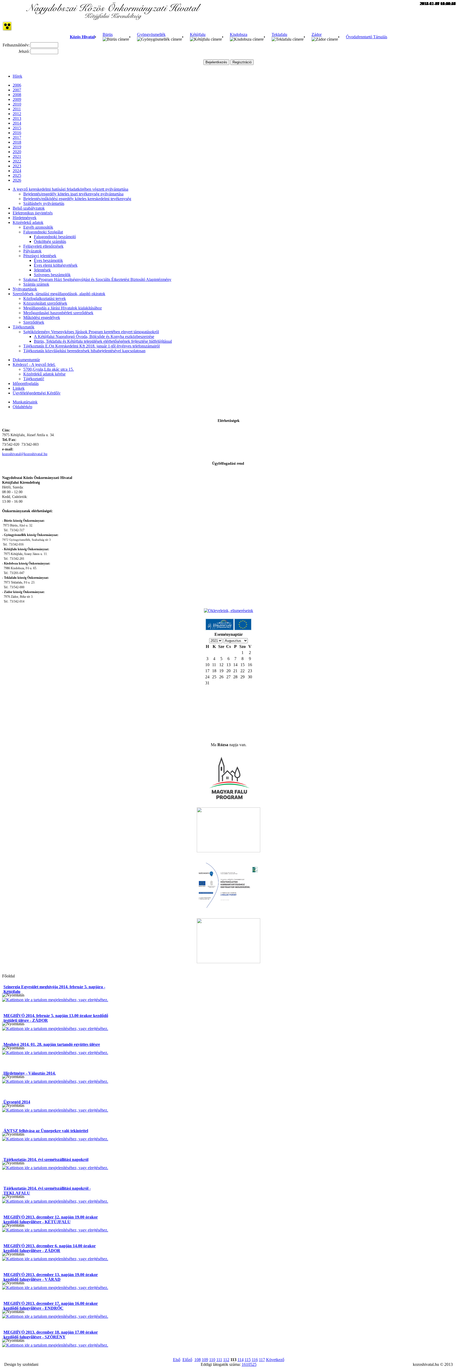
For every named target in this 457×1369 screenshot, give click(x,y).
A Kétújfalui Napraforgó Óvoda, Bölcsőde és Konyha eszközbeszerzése (94, 336)
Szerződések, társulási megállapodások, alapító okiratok (59, 293)
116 (255, 1359)
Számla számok (36, 284)
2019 (17, 147)
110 (212, 1359)
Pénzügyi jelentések (39, 255)
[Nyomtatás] (13, 995)
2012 (17, 113)
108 (197, 1359)
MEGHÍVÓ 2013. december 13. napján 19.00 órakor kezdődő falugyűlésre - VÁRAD (50, 1277)
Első (176, 1359)
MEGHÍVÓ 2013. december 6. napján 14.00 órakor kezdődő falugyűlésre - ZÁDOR (49, 1248)
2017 (17, 137)
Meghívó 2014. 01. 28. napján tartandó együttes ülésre (51, 1044)
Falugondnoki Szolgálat (43, 232)
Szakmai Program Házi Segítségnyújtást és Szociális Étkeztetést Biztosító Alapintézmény (97, 279)
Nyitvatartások (25, 289)
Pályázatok (32, 251)
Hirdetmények (24, 217)
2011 (17, 109)
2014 (17, 123)
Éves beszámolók (48, 260)
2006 (17, 85)
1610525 (249, 1364)
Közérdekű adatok (28, 222)
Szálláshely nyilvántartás (43, 203)
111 (219, 1359)
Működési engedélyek (41, 317)
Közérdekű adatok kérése (44, 374)
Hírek (17, 76)
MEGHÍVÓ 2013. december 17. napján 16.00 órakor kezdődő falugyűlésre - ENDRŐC (50, 1305)
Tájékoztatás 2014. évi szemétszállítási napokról (45, 1159)
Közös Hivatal (82, 37)
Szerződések (33, 322)
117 (262, 1359)
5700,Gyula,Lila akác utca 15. (48, 369)
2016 (17, 132)
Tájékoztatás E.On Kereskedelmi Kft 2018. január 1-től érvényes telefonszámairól (91, 346)
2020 (17, 151)
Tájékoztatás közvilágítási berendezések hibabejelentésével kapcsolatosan (84, 351)
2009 (17, 99)
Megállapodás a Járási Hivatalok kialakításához (62, 308)
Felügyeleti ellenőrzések (43, 246)
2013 (17, 118)
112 (226, 1359)
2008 (17, 94)
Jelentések (42, 270)
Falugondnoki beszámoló (55, 236)
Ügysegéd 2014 (16, 1102)
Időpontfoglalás (26, 383)
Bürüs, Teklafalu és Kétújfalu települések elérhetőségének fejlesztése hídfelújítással (103, 341)
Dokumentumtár (26, 359)
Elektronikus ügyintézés (33, 213)
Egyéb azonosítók (38, 227)
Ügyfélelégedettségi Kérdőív (37, 393)
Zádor (317, 34)
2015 (17, 128)
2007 (17, 90)
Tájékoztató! (33, 379)
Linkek (19, 388)
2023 (17, 166)
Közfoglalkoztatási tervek (44, 298)
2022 (17, 161)
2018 (17, 142)
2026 (17, 180)
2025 (17, 175)
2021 (17, 156)
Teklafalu (279, 34)
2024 (17, 170)
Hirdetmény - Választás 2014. (29, 1073)
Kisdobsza (238, 34)
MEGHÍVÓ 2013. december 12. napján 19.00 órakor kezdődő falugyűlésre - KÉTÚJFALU (50, 1219)
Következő (275, 1359)
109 (205, 1359)
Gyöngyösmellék (151, 34)
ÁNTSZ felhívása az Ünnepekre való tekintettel (45, 1130)
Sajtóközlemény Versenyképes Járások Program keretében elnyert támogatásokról (91, 332)
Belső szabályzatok (29, 208)
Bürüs (108, 34)
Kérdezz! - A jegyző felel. (34, 364)
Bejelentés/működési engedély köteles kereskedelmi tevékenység (77, 198)
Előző (187, 1359)
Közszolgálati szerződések (45, 303)
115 (248, 1359)
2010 (17, 104)
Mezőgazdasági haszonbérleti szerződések (58, 313)
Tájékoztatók (23, 327)
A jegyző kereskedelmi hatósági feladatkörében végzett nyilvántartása (70, 189)
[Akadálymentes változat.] (7, 29)
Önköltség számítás (50, 241)
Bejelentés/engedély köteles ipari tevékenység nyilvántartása (73, 194)
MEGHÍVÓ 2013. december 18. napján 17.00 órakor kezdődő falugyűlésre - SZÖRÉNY (50, 1334)
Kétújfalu (197, 34)
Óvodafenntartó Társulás (366, 37)
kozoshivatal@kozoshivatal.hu (24, 454)
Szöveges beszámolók (52, 274)
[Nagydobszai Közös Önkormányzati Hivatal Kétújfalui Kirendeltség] (113, 18)
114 (240, 1359)
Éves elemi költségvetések (55, 265)
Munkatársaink (25, 402)
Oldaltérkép (22, 406)
